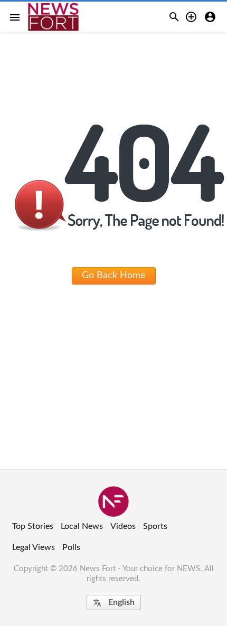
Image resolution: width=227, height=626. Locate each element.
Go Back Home (114, 275)
